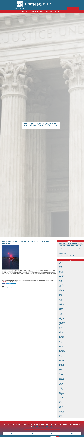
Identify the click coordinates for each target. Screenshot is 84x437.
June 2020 (60, 355)
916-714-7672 (73, 9)
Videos (51, 11)
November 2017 (61, 394)
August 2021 (61, 338)
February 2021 (61, 346)
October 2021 (61, 336)
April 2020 (60, 357)
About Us (27, 11)
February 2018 (61, 391)
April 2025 (60, 282)
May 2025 (60, 281)
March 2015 (61, 405)
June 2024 (60, 295)
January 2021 (61, 347)
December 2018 (61, 378)
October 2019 (61, 365)
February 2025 (61, 285)
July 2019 (60, 369)
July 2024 (60, 294)
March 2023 (61, 314)
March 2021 (61, 345)
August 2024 (61, 292)
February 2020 (61, 360)
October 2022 (61, 320)
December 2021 (61, 333)
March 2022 (61, 329)
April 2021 (60, 343)
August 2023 (61, 308)
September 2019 (62, 366)
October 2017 (61, 396)
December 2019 (61, 362)
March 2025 (61, 284)
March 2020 (61, 359)
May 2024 (60, 296)
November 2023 (61, 304)
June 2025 (60, 280)
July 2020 (60, 354)
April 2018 (60, 388)
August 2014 (61, 413)
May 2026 (60, 266)
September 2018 (62, 382)
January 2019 (61, 376)
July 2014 (60, 415)
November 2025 (61, 273)
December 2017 (61, 393)
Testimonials (42, 11)
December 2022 (61, 318)
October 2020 (61, 350)
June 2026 (60, 264)
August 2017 (61, 398)
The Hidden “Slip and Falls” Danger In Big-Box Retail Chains (69, 255)
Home (23, 11)
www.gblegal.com (5, 281)
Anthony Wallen (4, 287)
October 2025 (61, 275)
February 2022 (61, 331)
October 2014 (61, 411)
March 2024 (61, 299)
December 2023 (61, 303)
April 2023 (60, 313)
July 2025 (60, 278)
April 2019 (60, 373)
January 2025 (61, 286)
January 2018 (61, 392)
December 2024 (61, 287)
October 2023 (61, 305)
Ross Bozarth (14, 287)
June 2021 (60, 341)
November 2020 (62, 348)
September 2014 (62, 412)
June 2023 (60, 310)
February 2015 (61, 406)
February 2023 (61, 315)
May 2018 (60, 387)
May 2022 (60, 327)
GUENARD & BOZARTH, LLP (38, 4)
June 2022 (60, 326)
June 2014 (60, 416)
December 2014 (61, 408)
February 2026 (61, 270)
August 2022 (61, 323)
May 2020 (60, 356)
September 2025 (62, 276)
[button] (4, 283)
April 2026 (60, 267)
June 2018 (60, 385)
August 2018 (61, 383)
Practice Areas (34, 11)
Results (47, 11)
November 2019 (61, 364)
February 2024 (61, 300)
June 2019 (60, 370)
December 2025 (61, 272)
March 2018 (61, 389)
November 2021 (61, 334)
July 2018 (60, 384)
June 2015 (60, 402)
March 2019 (61, 374)
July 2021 (60, 340)
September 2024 (62, 291)
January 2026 (61, 271)
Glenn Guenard (9, 287)
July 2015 (60, 401)
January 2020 (61, 361)
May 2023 (60, 312)
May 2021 (60, 342)
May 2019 (60, 371)
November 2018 (61, 379)
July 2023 (60, 309)
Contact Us (60, 11)
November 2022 (61, 319)
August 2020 (61, 352)
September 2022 (62, 322)
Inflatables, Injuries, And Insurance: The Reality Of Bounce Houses (71, 243)
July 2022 (60, 324)
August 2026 (61, 262)
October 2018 (61, 380)
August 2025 (61, 277)
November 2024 (61, 289)
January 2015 (61, 407)
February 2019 (61, 375)
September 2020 (62, 351)
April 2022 (60, 328)
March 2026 (61, 268)
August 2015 (61, 399)
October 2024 (61, 290)
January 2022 (61, 332)
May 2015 (60, 403)
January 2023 (61, 317)
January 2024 (61, 301)
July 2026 (60, 263)
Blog (55, 11)
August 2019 (61, 368)
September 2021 (62, 337)
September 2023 (62, 306)
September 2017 (62, 397)
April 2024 (60, 298)
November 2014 (61, 410)
